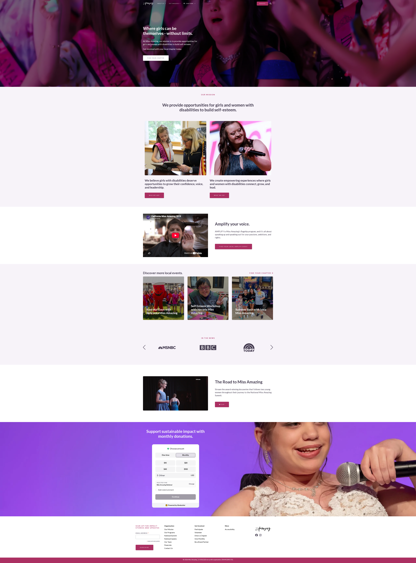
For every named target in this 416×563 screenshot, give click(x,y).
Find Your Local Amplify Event (233, 246)
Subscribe (144, 547)
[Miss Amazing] (148, 3)
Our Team (168, 542)
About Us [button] (160, 3)
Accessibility (230, 529)
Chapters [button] (189, 3)
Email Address (142, 533)
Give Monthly (200, 539)
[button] (270, 3)
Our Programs (169, 532)
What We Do (219, 195)
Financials (168, 545)
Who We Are (154, 195)
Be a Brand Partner (202, 542)
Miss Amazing (192, 560)
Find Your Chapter (155, 58)
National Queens (170, 539)
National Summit (170, 536)
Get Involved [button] (174, 3)
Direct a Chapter (201, 536)
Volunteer (198, 532)
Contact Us (168, 548)
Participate (199, 529)
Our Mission (168, 529)
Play (222, 404)
